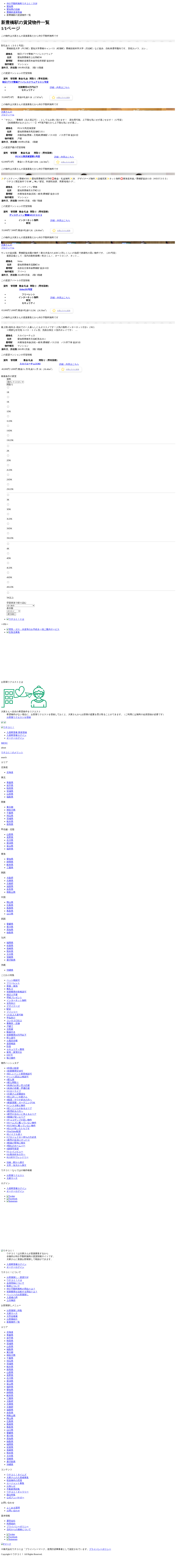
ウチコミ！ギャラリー (18, 1492)
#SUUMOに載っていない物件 (21, 1125)
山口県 (10, 914)
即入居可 (11, 1038)
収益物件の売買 (14, 1480)
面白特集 (11, 1495)
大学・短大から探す (16, 1165)
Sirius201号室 (25, 289)
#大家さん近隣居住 (16, 1094)
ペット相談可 (13, 980)
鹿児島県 (11, 960)
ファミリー (12, 1012)
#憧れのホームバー (16, 1146)
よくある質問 (13, 1508)
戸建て (10, 1026)
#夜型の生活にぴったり (18, 1140)
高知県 (10, 929)
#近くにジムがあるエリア (19, 1108)
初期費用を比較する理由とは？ (22, 1292)
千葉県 (10, 813)
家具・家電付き (14, 1052)
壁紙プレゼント (14, 997)
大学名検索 (12, 1316)
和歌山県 (11, 892)
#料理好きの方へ (15, 1111)
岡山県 (10, 902)
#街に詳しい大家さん (17, 1097)
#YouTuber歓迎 (14, 1131)
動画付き (11, 1032)
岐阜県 (10, 865)
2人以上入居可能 (15, 1015)
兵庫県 (10, 880)
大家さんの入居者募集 (18, 1477)
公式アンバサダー (15, 1497)
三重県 (10, 867)
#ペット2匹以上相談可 (18, 1077)
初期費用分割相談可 (16, 992)
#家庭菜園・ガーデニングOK (21, 1102)
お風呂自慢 (12, 1040)
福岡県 (10, 943)
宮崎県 (10, 957)
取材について (13, 1286)
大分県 (10, 954)
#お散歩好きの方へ (16, 1154)
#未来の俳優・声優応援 (18, 1088)
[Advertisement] (88, 657)
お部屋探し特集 (14, 1310)
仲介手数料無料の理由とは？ (21, 1289)
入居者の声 (12, 1297)
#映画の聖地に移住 (16, 1143)
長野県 (10, 837)
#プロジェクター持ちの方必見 (21, 1137)
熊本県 (10, 951)
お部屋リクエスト (15, 1175)
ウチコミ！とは (14, 1280)
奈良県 (10, 889)
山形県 (10, 794)
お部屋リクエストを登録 (19, 717)
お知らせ (11, 1486)
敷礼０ (10, 989)
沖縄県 (10, 970)
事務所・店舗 (13, 1023)
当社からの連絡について (19, 1529)
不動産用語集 (13, 1489)
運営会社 (11, 1521)
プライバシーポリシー (18, 1526)
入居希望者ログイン (16, 735)
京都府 (10, 883)
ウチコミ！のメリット (12, 752)
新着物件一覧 (13, 1322)
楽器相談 (11, 1043)
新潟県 (10, 843)
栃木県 (10, 821)
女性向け (11, 1003)
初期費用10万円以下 (16, 1035)
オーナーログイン (15, 738)
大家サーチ (12, 1178)
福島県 (10, 797)
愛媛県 (10, 924)
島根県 (10, 908)
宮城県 (10, 791)
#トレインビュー (15, 1151)
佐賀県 (10, 945)
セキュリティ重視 (15, 1049)
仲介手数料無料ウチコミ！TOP (22, 3)
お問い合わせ (13, 1510)
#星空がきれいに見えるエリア (21, 1114)
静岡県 (10, 862)
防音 (9, 1046)
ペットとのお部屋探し (18, 1294)
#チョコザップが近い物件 (19, 1120)
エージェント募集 (15, 1483)
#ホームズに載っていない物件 (21, 1123)
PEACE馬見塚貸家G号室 (27, 156)
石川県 (10, 840)
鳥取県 (10, 911)
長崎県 (10, 948)
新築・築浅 (12, 986)
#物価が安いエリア (16, 1117)
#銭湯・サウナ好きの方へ (19, 1100)
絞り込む (11, 614)
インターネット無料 (16, 1000)
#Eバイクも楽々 (14, 1134)
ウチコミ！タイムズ (16, 1474)
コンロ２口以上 (14, 1020)
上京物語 (11, 1300)
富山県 (10, 846)
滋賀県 (10, 886)
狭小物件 (11, 1058)
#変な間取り (13, 1082)
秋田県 (10, 788)
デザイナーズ (13, 1006)
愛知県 (10, 6)
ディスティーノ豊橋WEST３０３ (25, 215)
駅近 (9, 1009)
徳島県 (10, 932)
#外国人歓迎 (13, 1068)
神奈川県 (11, 810)
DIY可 (10, 1055)
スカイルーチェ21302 (30, 364)
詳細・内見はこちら (60, 87)
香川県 (10, 927)
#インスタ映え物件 (16, 1105)
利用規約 (11, 1524)
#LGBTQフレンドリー (17, 1157)
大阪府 (10, 878)
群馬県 (10, 824)
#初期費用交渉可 (15, 1071)
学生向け (11, 1017)
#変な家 (10, 1079)
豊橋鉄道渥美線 (14, 12)
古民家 (10, 1029)
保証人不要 (12, 994)
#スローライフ (14, 1091)
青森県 (10, 782)
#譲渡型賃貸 (13, 1148)
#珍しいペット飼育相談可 (19, 1074)
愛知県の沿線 (13, 9)
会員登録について (15, 1283)
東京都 (10, 807)
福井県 (10, 849)
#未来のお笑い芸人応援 (18, 1085)
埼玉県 (10, 815)
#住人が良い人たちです (18, 1128)
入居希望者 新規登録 (17, 732)
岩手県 (10, 785)
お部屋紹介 (12, 1319)
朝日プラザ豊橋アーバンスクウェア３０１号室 (25, 82)
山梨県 (10, 834)
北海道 (10, 772)
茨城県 (10, 818)
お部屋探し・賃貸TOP (17, 1277)
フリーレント (13, 983)
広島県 (10, 905)
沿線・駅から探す (15, 1162)
